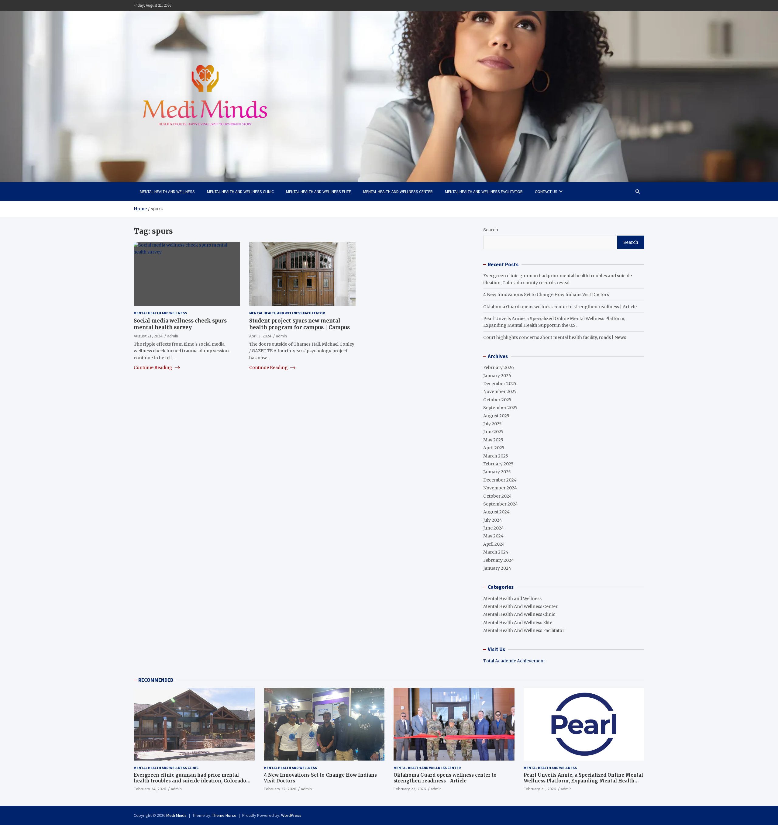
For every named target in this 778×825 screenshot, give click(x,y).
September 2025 (500, 407)
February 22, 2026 (280, 789)
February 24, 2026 (150, 789)
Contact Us (546, 191)
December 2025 (499, 383)
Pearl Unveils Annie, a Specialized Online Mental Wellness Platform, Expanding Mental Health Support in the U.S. (583, 781)
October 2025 (497, 399)
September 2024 (500, 504)
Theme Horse (224, 815)
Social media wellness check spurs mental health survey (180, 324)
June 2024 (493, 528)
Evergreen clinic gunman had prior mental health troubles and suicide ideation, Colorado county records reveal (190, 781)
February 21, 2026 (540, 789)
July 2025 (492, 423)
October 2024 (497, 496)
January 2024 (497, 568)
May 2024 (493, 536)
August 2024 (496, 512)
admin (172, 335)
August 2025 (496, 416)
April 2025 (493, 447)
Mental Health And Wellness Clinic (240, 191)
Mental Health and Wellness (167, 191)
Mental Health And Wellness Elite (318, 191)
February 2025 (498, 464)
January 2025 (497, 472)
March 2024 (495, 552)
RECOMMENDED (155, 680)
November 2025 (500, 391)
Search (490, 230)
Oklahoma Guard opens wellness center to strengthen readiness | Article (560, 306)
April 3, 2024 (260, 335)
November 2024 (500, 488)
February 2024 (498, 560)
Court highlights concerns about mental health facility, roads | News (554, 337)
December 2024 (500, 480)
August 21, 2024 (148, 335)
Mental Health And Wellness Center (398, 191)
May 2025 (493, 440)
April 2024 (494, 544)
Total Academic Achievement (514, 661)
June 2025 (493, 431)
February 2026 (498, 367)
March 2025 (495, 456)
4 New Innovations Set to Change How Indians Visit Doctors (546, 294)
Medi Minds (176, 815)
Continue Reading (153, 367)
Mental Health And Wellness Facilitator (484, 191)
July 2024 (492, 520)
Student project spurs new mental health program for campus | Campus (299, 324)
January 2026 (497, 375)
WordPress (291, 815)
